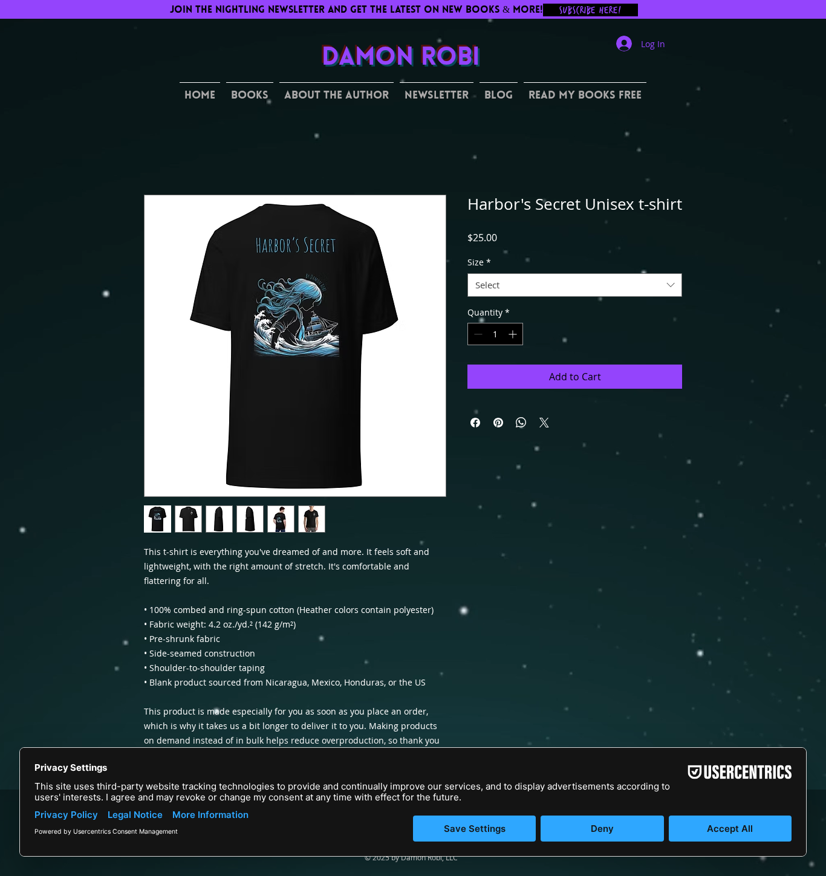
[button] (249, 91)
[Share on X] (544, 422)
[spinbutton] (495, 334)
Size (479, 262)
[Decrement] (476, 334)
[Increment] (513, 334)
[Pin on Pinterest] (498, 422)
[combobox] (574, 285)
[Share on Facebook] (475, 422)
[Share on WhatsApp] (521, 422)
